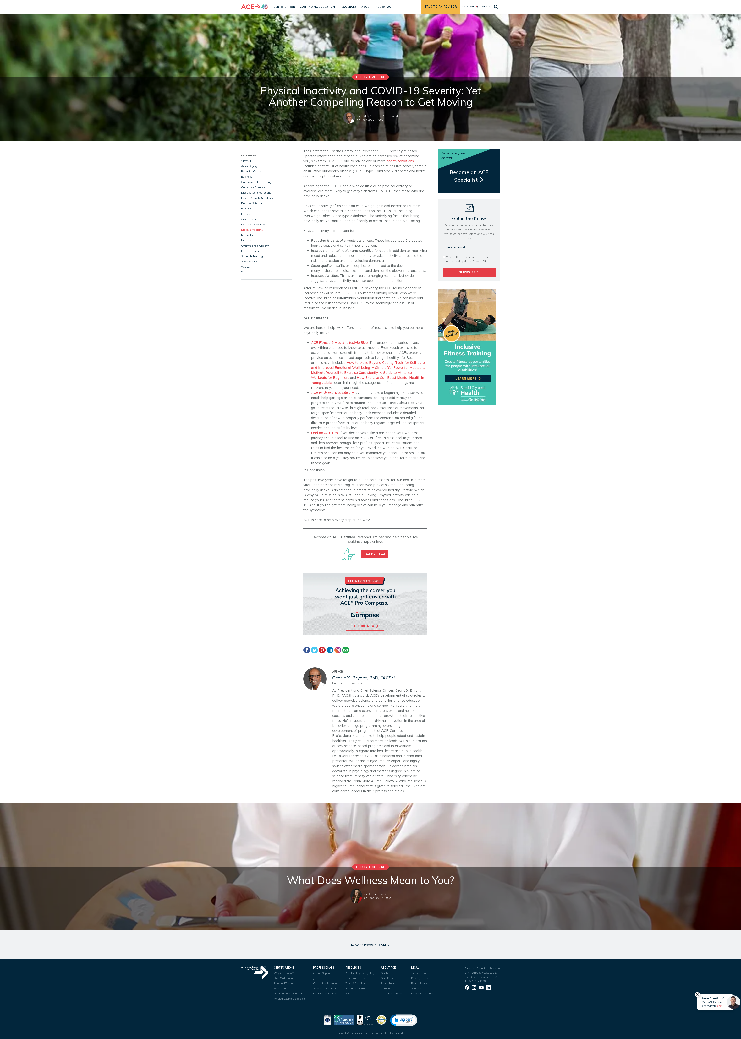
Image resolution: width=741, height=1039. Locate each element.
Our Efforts (387, 978)
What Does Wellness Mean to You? (370, 880)
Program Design (251, 251)
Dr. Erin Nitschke (378, 894)
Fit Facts (246, 208)
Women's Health (251, 261)
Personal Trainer (284, 983)
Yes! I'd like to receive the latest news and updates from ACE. (467, 259)
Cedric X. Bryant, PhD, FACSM (379, 116)
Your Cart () (470, 7)
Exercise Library (355, 978)
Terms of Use (418, 973)
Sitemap (416, 988)
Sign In (486, 7)
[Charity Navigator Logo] (344, 1019)
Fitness (245, 214)
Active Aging (249, 166)
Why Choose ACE (284, 973)
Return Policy (419, 983)
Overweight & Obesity (255, 245)
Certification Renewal (326, 993)
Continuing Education (325, 983)
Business (246, 176)
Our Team (386, 973)
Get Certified (375, 554)
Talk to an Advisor (441, 6)
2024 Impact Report (392, 993)
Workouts (247, 267)
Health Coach (282, 988)
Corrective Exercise (253, 187)
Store (349, 993)
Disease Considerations (256, 192)
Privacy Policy (419, 978)
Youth (244, 272)
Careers (386, 988)
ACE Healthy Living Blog (360, 973)
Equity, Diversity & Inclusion (258, 198)
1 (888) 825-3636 (475, 981)
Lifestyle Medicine (370, 77)
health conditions (400, 161)
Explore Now (363, 626)
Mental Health (249, 235)
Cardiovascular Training (256, 182)
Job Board (319, 978)
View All (246, 161)
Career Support (322, 973)
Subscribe (467, 272)
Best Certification (284, 978)
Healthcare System (253, 224)
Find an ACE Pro (355, 988)
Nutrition (246, 240)
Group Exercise (250, 219)
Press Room (388, 983)
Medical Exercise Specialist (290, 998)
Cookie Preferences (423, 993)
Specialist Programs (325, 988)
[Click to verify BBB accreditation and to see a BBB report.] (365, 1019)
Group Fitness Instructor (288, 993)
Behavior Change (252, 171)
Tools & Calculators (357, 983)
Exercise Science (251, 203)
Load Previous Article (369, 944)
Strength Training (252, 256)
